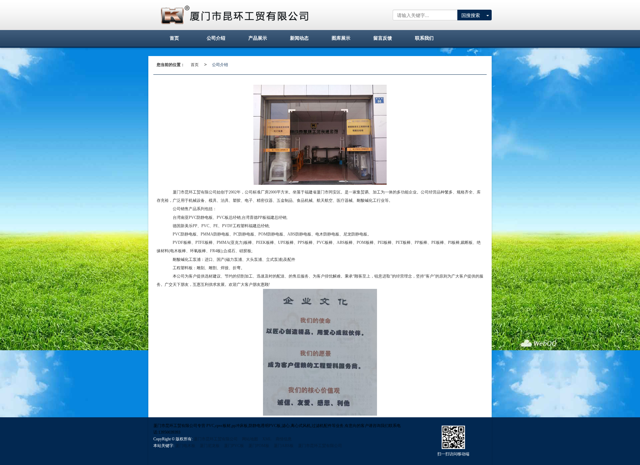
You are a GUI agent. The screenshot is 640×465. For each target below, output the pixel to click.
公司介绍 (220, 64)
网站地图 (250, 439)
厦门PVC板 (234, 445)
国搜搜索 (470, 15)
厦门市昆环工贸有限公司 (216, 439)
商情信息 (284, 439)
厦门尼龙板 (210, 445)
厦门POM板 (258, 445)
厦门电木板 (185, 445)
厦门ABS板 (284, 445)
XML (266, 439)
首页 (195, 64)
